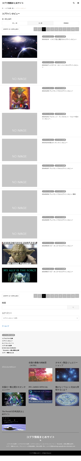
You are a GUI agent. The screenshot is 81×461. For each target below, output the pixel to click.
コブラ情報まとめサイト (40, 437)
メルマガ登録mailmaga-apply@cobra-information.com (60, 446)
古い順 (40, 23)
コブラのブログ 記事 (7, 338)
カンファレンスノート (8, 343)
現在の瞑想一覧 (40, 446)
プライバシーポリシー (9, 367)
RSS (40, 440)
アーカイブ (5, 326)
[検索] (74, 3)
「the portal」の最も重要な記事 (10, 350)
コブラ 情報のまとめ (8, 352)
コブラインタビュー (7, 341)
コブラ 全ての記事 (7, 345)
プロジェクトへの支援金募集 (27, 446)
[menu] (78, 3)
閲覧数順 (66, 23)
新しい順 (14, 23)
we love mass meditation (9, 348)
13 (73, 29)
